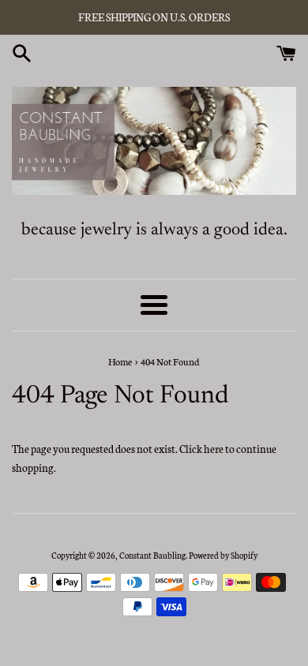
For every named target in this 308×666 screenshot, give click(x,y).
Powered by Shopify (223, 555)
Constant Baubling (152, 555)
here (213, 448)
